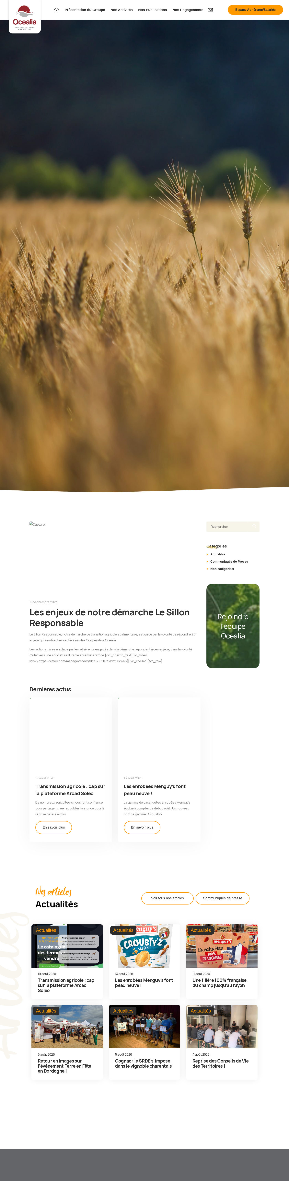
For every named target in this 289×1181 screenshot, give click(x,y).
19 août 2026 (44, 778)
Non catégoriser (222, 569)
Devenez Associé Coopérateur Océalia (66, 1171)
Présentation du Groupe (85, 10)
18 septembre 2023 (43, 602)
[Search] (253, 526)
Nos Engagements (187, 10)
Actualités (217, 554)
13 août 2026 (133, 778)
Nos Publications (152, 10)
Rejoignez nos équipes (22, 1171)
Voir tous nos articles (167, 898)
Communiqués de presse (222, 898)
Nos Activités (121, 10)
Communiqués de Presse (229, 561)
